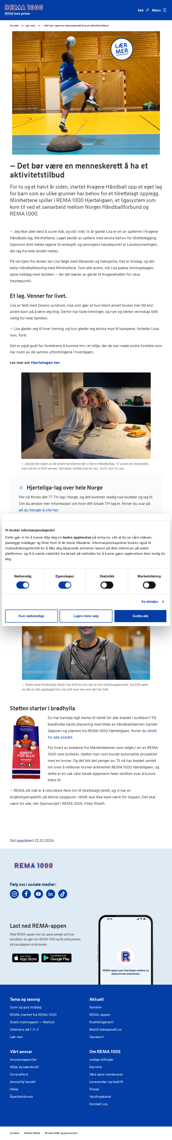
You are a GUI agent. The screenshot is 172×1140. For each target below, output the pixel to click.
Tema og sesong (25, 999)
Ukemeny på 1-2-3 (24, 1029)
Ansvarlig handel (22, 1082)
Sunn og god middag (25, 1007)
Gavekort (96, 1037)
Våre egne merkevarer (106, 1074)
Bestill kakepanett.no (105, 1029)
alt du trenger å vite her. (39, 510)
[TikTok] (62, 893)
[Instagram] (14, 893)
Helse (14, 1089)
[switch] (64, 585)
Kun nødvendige (31, 616)
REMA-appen (99, 1014)
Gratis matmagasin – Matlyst (32, 1022)
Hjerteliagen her (45, 362)
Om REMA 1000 (104, 1051)
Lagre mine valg (86, 616)
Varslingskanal (100, 1096)
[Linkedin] (50, 893)
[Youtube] (38, 893)
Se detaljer (149, 601)
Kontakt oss (98, 1104)
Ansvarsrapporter (23, 1059)
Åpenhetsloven (21, 1096)
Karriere (95, 1067)
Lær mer (16, 1037)
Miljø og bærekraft (24, 1067)
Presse (94, 1089)
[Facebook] (26, 893)
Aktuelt (96, 999)
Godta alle (140, 616)
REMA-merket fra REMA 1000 (33, 1014)
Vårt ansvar (21, 1051)
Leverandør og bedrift (106, 1082)
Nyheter (95, 1007)
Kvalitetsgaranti (101, 1022)
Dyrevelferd (19, 1074)
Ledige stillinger (101, 1059)
